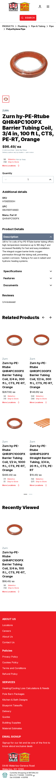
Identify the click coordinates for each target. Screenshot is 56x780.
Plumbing (22, 26)
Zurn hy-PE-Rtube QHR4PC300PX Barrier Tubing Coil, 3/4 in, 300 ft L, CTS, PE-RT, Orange (14, 375)
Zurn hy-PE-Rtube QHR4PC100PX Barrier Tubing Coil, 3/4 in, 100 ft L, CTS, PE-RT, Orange (14, 564)
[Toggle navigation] (48, 6)
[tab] (25, 494)
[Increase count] (50, 179)
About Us (7, 636)
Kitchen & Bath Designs (15, 699)
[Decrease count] (5, 179)
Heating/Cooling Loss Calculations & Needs (25, 688)
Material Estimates (12, 728)
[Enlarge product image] (5, 99)
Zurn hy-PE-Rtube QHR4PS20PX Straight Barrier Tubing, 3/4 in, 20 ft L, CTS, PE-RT (41, 458)
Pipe (51, 26)
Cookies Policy (10, 662)
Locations (7, 625)
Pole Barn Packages (13, 694)
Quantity (7, 173)
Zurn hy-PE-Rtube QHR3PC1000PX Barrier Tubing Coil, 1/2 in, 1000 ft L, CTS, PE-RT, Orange (14, 458)
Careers (6, 630)
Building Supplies (11, 722)
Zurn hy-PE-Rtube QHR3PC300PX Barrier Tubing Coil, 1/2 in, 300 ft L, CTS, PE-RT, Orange (41, 375)
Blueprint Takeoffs (12, 705)
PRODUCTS (8, 26)
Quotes (6, 716)
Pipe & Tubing (38, 26)
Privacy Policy (10, 656)
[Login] (39, 6)
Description (10, 236)
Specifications (12, 271)
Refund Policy (10, 673)
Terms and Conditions (14, 668)
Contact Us (8, 642)
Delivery (6, 711)
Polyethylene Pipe (15, 29)
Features (9, 278)
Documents (10, 285)
